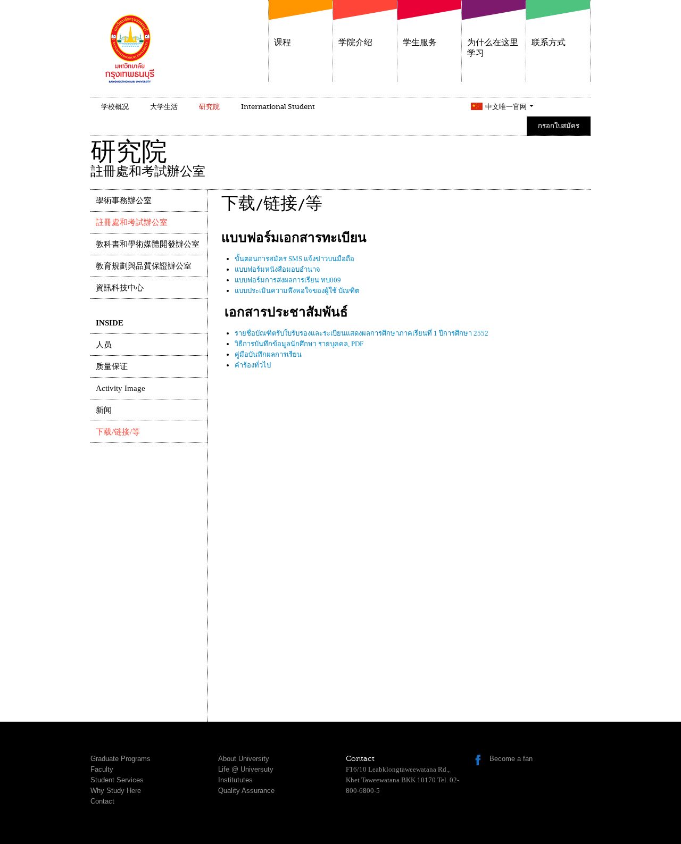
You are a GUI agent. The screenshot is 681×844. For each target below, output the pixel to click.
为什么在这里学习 (492, 48)
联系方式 (548, 42)
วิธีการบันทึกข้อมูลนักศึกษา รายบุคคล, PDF (299, 344)
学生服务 (420, 42)
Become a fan (511, 759)
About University (243, 759)
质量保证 (112, 366)
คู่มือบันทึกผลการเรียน (268, 354)
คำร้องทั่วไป (253, 365)
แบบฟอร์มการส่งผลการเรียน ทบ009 (288, 280)
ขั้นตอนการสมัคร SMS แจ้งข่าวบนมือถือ (294, 259)
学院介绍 (355, 42)
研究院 (209, 107)
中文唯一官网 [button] (506, 107)
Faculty (101, 769)
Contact (102, 801)
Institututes (235, 780)
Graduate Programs (120, 759)
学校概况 (115, 107)
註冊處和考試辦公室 (132, 222)
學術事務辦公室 (124, 200)
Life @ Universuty (245, 769)
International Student (278, 107)
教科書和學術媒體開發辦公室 (148, 244)
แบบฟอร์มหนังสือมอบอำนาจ (277, 269)
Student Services (117, 780)
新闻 (104, 410)
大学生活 (164, 107)
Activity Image (120, 388)
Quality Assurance (246, 791)
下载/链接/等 (118, 432)
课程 (282, 42)
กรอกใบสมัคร (558, 126)
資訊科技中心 (120, 287)
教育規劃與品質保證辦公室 (144, 266)
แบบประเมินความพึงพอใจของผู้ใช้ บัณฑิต (297, 291)
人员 (104, 344)
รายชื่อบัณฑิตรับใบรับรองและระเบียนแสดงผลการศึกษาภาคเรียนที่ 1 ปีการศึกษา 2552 (361, 333)
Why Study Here (115, 791)
